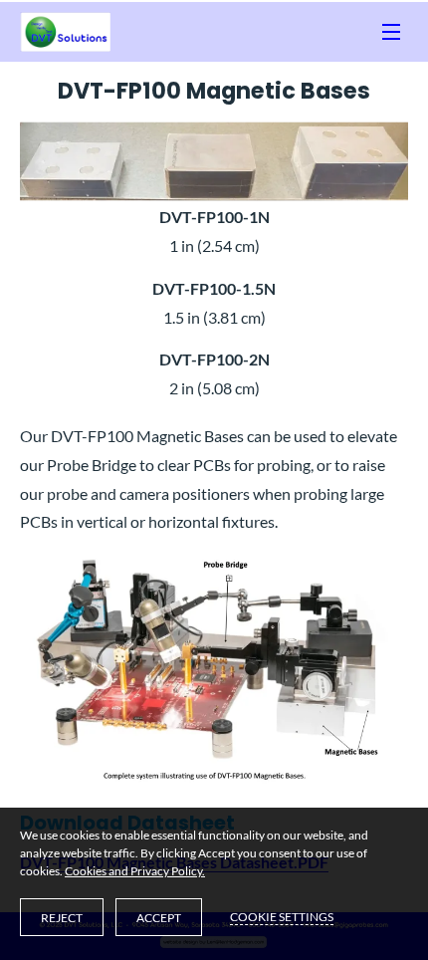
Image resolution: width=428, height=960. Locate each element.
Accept (158, 917)
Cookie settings (281, 916)
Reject (62, 917)
